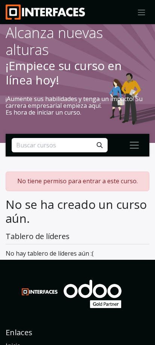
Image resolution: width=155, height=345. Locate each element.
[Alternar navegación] (141, 12)
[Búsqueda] (100, 145)
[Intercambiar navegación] (134, 145)
